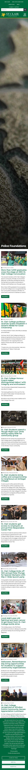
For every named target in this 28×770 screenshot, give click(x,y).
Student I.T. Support (14, 7)
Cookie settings (13, 757)
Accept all (13, 766)
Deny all (13, 762)
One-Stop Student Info (17, 1)
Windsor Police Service (17, 716)
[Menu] (26, 14)
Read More (5, 296)
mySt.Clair (7, 1)
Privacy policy (14, 751)
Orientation (11, 4)
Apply (18, 4)
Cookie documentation (14, 753)
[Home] (10, 15)
